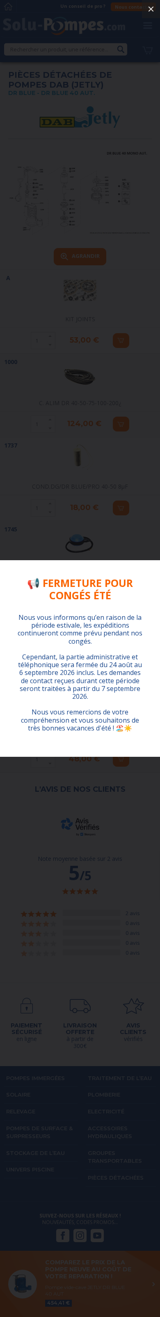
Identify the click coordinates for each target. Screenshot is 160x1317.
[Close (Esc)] (151, 9)
